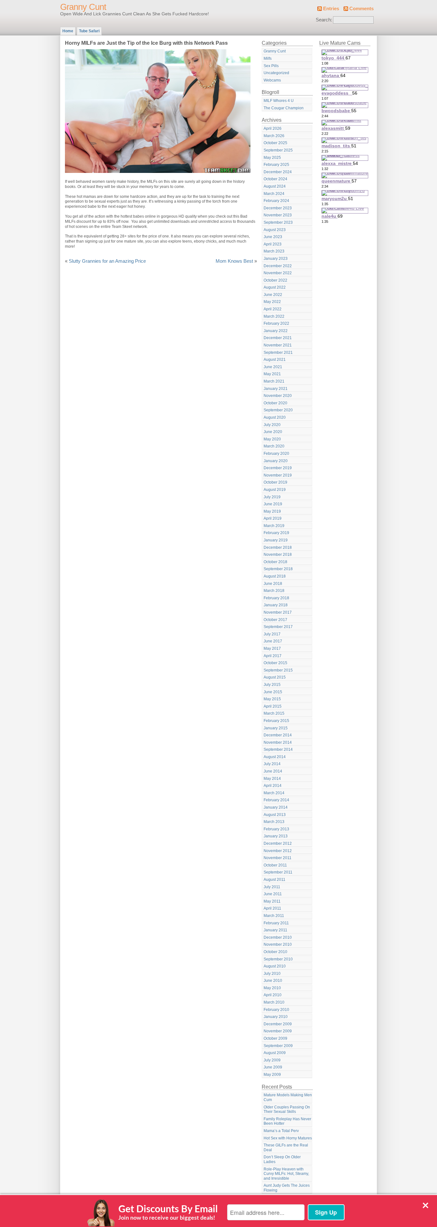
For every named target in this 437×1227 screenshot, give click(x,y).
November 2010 (278, 944)
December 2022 (278, 266)
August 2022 (275, 287)
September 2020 (278, 410)
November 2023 (278, 215)
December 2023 (278, 208)
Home (67, 31)
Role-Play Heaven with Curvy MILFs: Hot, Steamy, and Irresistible (286, 1174)
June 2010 (273, 980)
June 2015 (273, 692)
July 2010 (272, 973)
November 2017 (278, 612)
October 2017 (275, 619)
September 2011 (278, 872)
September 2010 (278, 959)
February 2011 (276, 923)
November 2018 (278, 554)
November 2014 (278, 742)
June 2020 (273, 432)
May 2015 (272, 699)
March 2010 (274, 1002)
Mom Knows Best (234, 261)
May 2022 (272, 301)
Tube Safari (89, 31)
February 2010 (276, 1009)
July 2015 (272, 684)
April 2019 (273, 518)
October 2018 (275, 562)
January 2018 (276, 605)
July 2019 (272, 497)
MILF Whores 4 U (279, 100)
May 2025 (272, 157)
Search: (324, 19)
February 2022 (276, 323)
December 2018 (278, 547)
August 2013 (275, 814)
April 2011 (272, 908)
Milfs (268, 58)
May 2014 (272, 778)
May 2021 (272, 374)
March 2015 (274, 713)
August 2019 (275, 489)
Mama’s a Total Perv (281, 1131)
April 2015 (273, 706)
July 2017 (272, 634)
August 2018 (275, 576)
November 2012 (278, 851)
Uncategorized (276, 73)
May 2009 (272, 1074)
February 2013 (276, 829)
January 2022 (276, 331)
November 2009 (278, 1031)
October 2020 (275, 403)
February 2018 (276, 598)
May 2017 (272, 648)
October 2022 (275, 280)
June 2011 (273, 894)
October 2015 (275, 663)
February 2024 (276, 200)
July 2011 (272, 887)
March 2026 (274, 136)
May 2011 (272, 901)
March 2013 (274, 821)
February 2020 (276, 453)
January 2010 (276, 1016)
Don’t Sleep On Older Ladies (282, 1159)
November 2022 (278, 273)
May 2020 (272, 439)
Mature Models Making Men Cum (288, 1097)
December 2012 (278, 843)
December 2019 (278, 468)
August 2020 (275, 417)
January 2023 (276, 258)
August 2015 (275, 677)
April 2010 (273, 995)
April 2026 (273, 128)
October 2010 (275, 952)
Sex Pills (271, 66)
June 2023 (273, 237)
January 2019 (276, 540)
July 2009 (272, 1060)
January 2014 (276, 807)
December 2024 (278, 172)
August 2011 (274, 879)
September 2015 (278, 670)
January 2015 (276, 728)
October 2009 (275, 1038)
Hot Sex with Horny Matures (288, 1138)
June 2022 (273, 294)
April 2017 (273, 656)
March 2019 (274, 526)
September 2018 (278, 569)
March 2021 (274, 381)
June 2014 (273, 771)
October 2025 (275, 143)
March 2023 (274, 251)
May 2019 (272, 511)
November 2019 (278, 475)
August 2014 (275, 757)
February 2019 (276, 533)
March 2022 (274, 316)
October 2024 (275, 179)
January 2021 (276, 388)
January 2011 (275, 930)
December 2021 (278, 338)
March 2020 (274, 446)
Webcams (272, 80)
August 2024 (275, 186)
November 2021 (278, 345)
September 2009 (278, 1046)
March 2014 (274, 793)
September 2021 (278, 352)
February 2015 (276, 720)
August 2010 (275, 966)
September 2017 (278, 627)
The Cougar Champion (284, 108)
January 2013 (276, 836)
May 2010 (272, 988)
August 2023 (275, 230)
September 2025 (278, 150)
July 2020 (272, 425)
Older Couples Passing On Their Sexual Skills (287, 1109)
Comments (361, 8)
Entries (331, 8)
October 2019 (275, 482)
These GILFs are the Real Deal (286, 1147)
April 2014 (273, 785)
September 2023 (278, 222)
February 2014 (276, 800)
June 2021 (273, 367)
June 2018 (273, 583)
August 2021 (275, 359)
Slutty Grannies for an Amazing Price (107, 261)
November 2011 (277, 858)
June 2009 (273, 1067)
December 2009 (278, 1024)
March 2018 (274, 590)
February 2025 (276, 164)
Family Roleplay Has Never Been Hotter (287, 1121)
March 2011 (274, 915)
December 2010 (278, 937)
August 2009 (275, 1053)
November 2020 (278, 395)
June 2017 (273, 641)
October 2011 (275, 865)
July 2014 (272, 764)
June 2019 (273, 504)
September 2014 (278, 749)
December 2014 (278, 735)
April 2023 (273, 244)
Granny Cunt (83, 7)
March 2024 (274, 193)
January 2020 (276, 461)
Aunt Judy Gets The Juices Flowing (287, 1187)
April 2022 (273, 309)
